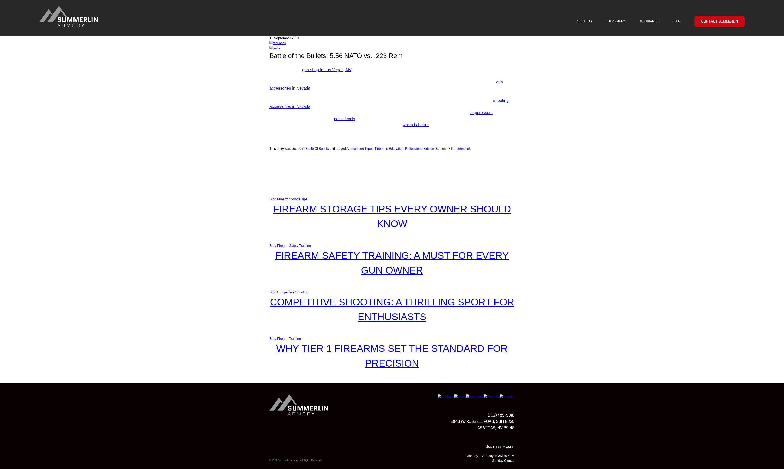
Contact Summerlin (719, 21)
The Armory (615, 21)
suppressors (481, 112)
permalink (463, 148)
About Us (584, 21)
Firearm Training (289, 338)
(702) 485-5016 (501, 415)
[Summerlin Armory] (68, 16)
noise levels (344, 118)
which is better (416, 125)
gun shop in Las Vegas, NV (326, 70)
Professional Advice (419, 148)
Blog (676, 21)
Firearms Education (389, 148)
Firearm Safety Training (294, 245)
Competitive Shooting (292, 292)
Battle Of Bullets (317, 148)
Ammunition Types (359, 148)
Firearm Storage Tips (292, 199)
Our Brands (649, 21)
